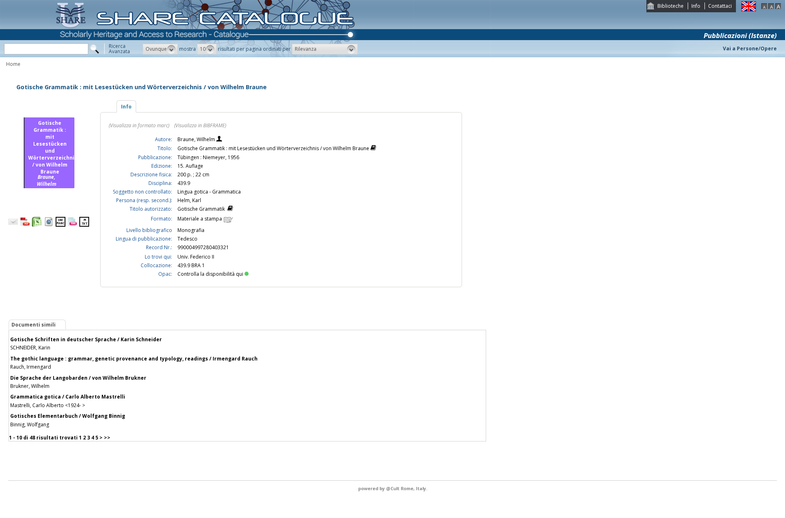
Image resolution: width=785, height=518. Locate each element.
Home (13, 64)
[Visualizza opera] (373, 148)
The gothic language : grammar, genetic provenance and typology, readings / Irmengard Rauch (134, 358)
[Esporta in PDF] (25, 224)
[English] (748, 9)
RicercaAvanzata (119, 48)
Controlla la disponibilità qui (210, 273)
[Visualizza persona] (219, 139)
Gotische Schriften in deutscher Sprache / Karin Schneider (86, 339)
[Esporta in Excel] (37, 224)
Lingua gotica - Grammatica (209, 191)
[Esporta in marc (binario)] (60, 224)
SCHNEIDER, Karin (30, 347)
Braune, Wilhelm (196, 139)
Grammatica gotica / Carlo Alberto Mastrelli (67, 396)
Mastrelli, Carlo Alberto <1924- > (47, 405)
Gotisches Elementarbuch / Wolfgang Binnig (67, 415)
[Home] (207, 55)
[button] (160, 49)
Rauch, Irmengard (30, 366)
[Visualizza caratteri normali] (771, 7)
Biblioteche (670, 5)
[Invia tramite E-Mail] (13, 224)
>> (107, 437)
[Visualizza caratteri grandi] (778, 7)
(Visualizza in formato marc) (139, 125)
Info (695, 5)
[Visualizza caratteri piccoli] (764, 7)
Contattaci (720, 5)
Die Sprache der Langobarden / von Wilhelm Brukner (78, 377)
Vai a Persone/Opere (750, 48)
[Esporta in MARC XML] (72, 224)
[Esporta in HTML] (49, 224)
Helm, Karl (189, 200)
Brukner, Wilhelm (29, 386)
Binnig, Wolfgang (29, 424)
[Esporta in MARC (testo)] (84, 224)
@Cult (393, 488)
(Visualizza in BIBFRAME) (200, 125)
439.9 (183, 183)
